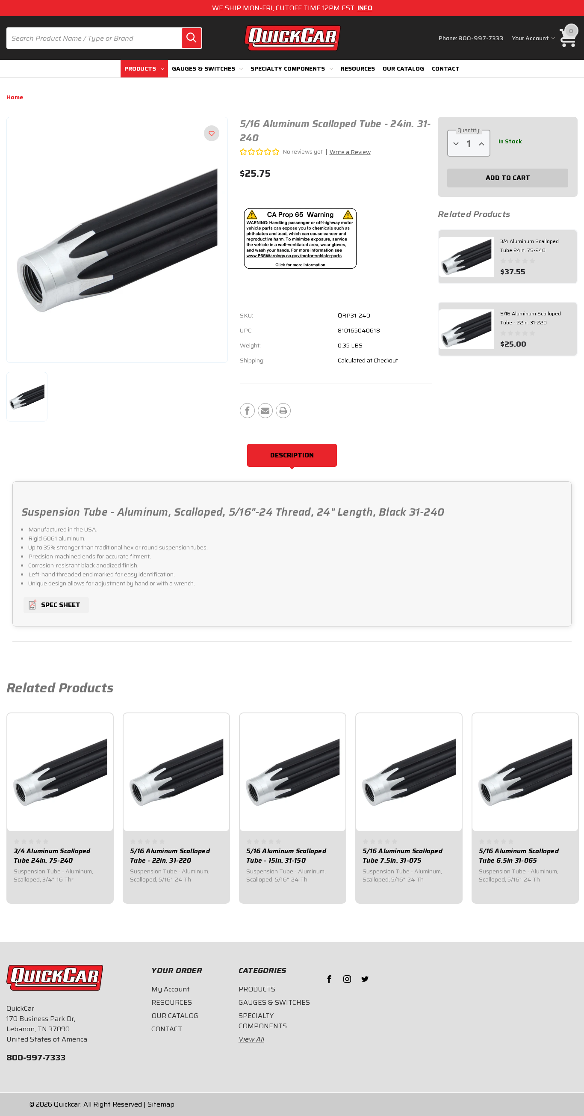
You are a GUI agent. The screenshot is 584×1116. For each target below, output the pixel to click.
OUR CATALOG (403, 68)
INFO (364, 8)
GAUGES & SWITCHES (203, 68)
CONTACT (446, 68)
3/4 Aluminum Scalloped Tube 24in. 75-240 (52, 856)
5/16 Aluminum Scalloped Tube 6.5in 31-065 (519, 856)
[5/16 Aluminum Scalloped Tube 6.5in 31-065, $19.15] (525, 772)
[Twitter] (365, 979)
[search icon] (191, 38)
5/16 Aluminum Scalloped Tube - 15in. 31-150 (286, 856)
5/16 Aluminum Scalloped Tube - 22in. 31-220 (170, 856)
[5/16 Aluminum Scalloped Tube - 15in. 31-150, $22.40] (292, 772)
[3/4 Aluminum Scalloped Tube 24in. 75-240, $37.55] (60, 772)
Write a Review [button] (350, 152)
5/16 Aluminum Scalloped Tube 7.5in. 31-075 (402, 856)
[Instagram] (347, 979)
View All (251, 1039)
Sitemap (160, 1104)
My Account (170, 989)
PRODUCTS (140, 68)
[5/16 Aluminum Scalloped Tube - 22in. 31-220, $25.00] (176, 772)
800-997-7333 (481, 38)
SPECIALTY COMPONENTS (288, 68)
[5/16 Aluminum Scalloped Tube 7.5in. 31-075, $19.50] (408, 772)
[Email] (265, 410)
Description (292, 455)
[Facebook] (247, 410)
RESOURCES (358, 68)
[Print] (283, 410)
